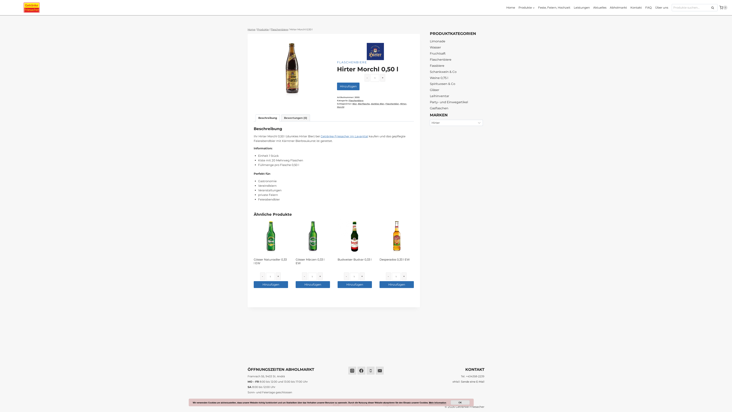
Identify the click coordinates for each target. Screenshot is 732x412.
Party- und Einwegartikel (449, 102)
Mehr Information (437, 402)
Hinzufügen (348, 86)
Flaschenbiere (352, 62)
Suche (714, 8)
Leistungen (582, 7)
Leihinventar (439, 96)
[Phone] (371, 371)
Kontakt (636, 7)
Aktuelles (599, 7)
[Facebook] (361, 371)
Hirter (403, 104)
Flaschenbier (392, 104)
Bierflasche (364, 104)
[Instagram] (352, 371)
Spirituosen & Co (442, 84)
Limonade (437, 41)
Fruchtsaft (438, 53)
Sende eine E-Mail (472, 381)
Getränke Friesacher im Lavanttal (344, 136)
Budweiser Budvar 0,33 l (355, 259)
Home (510, 7)
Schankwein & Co (443, 72)
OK (460, 402)
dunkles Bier (377, 104)
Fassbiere (437, 66)
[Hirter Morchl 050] (292, 68)
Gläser (434, 90)
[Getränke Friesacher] (32, 7)
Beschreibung (267, 117)
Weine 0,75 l (439, 78)
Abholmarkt (618, 7)
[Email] (380, 371)
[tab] (268, 118)
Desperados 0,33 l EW (395, 259)
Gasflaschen (439, 108)
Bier (354, 104)
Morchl (340, 107)
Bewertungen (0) (295, 117)
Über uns (661, 7)
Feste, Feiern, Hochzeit (554, 7)
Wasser (435, 47)
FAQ (648, 7)
